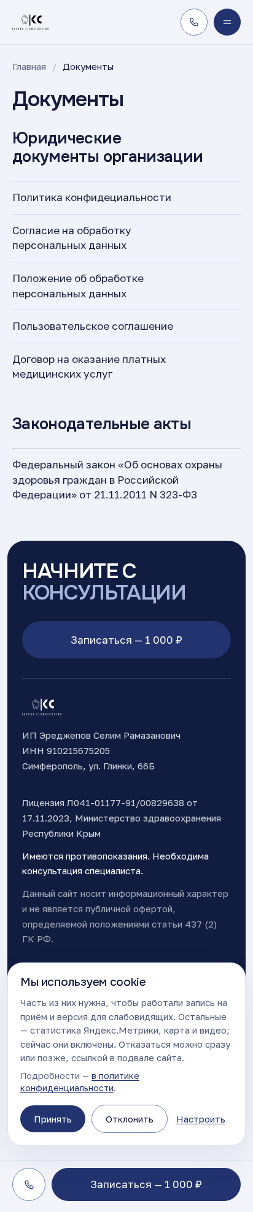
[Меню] (227, 22)
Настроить (200, 1118)
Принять (53, 1118)
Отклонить (130, 1118)
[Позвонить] (194, 22)
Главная (29, 66)
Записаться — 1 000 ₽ (126, 639)
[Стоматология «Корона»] (30, 22)
